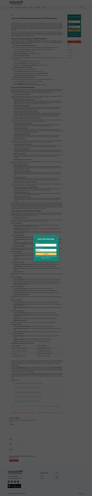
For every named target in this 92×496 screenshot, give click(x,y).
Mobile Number (39, 248)
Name (37, 243)
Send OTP (46, 254)
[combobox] (38, 250)
